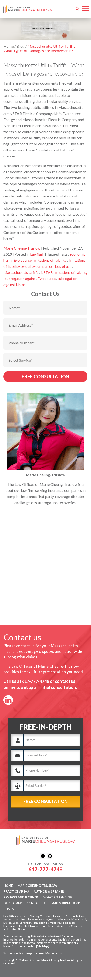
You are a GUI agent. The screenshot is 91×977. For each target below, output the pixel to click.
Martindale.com (56, 953)
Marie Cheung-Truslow (22, 248)
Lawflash (37, 254)
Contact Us (37, 903)
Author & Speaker (49, 891)
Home (8, 886)
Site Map (42, 946)
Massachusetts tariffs (21, 272)
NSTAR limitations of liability (64, 272)
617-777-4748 (35, 681)
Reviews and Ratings (21, 897)
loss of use (63, 266)
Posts (9, 909)
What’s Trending (57, 897)
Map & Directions (66, 903)
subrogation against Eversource (30, 278)
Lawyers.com (33, 953)
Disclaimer (13, 903)
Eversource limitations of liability (40, 260)
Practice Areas (16, 891)
